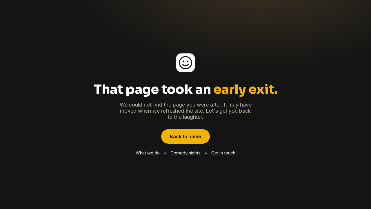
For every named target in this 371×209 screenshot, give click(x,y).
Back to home (185, 136)
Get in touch (223, 153)
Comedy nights (185, 153)
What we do (148, 153)
